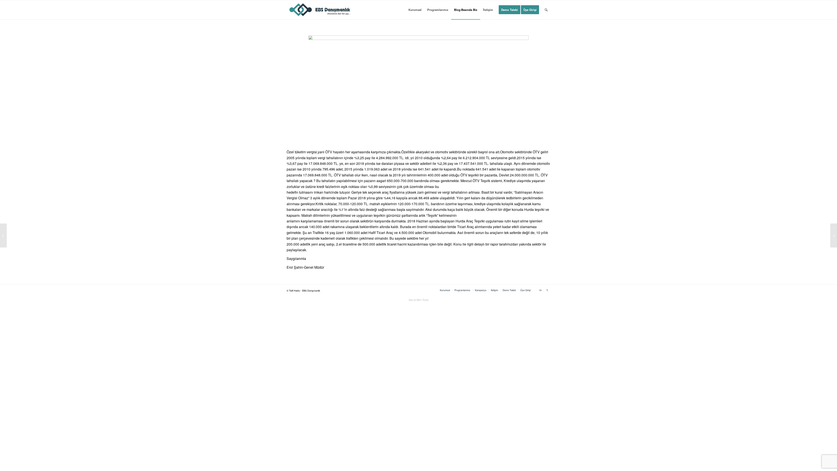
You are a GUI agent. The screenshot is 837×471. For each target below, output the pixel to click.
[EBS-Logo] (320, 9)
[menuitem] (415, 9)
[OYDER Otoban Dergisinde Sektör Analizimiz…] (3, 235)
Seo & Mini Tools (419, 300)
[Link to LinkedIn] (540, 290)
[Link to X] (547, 290)
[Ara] (546, 9)
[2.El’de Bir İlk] (833, 235)
